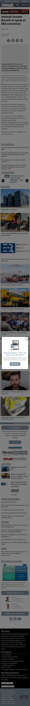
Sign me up (15, 364)
